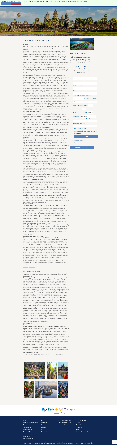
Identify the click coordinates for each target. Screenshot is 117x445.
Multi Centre (44, 434)
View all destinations (28, 438)
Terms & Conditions (81, 424)
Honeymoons (44, 424)
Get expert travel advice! (82, 431)
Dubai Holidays (27, 424)
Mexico (25, 420)
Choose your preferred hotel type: (80, 105)
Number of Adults (77, 109)
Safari (42, 420)
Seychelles (26, 434)
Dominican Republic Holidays (30, 422)
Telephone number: (77, 90)
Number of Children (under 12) (80, 112)
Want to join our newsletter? (80, 128)
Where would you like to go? (90, 98)
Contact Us (43, 427)
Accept (5, 3)
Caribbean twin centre (64, 424)
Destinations (44, 422)
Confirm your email (77, 85)
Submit (85, 136)
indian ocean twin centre (64, 422)
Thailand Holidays (27, 427)
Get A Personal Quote (81, 420)
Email (74, 81)
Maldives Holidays (27, 429)
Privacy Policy (44, 431)
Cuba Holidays (26, 436)
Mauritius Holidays (27, 431)
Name (75, 76)
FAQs (77, 429)
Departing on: (76, 116)
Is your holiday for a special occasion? (81, 95)
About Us (43, 429)
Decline (16, 3)
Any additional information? (79, 123)
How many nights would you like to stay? (82, 118)
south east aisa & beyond (64, 420)
